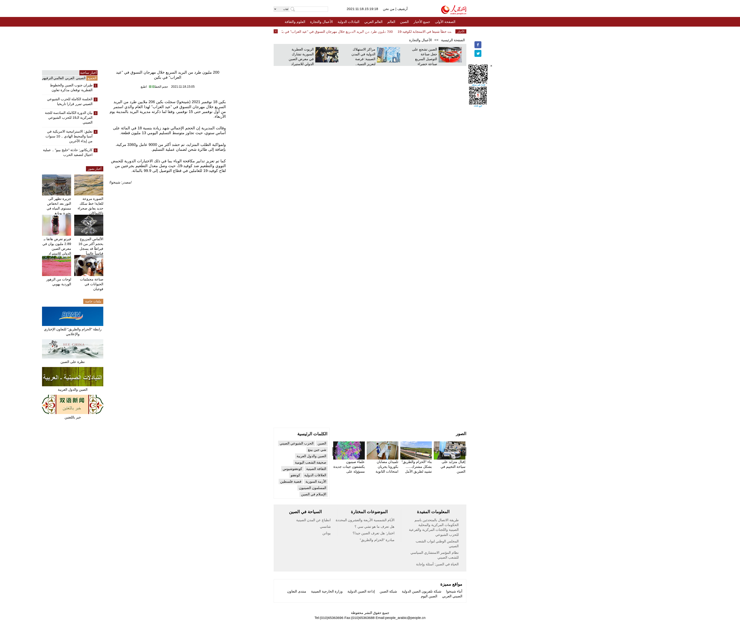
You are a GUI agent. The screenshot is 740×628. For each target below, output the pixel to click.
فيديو (353, 31)
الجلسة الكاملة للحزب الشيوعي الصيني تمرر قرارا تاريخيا (69, 101)
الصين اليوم (429, 596)
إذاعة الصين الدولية (361, 591)
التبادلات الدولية (348, 22)
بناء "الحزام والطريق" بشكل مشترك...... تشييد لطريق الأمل (417, 466)
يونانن (326, 533)
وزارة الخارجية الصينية (327, 591)
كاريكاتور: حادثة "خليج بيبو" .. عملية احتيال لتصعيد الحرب (67, 152)
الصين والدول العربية (72, 389)
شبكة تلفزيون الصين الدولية (421, 591)
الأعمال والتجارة (321, 22)
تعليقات (367, 31)
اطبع (144, 86)
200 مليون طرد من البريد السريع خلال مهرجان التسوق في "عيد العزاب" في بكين (346, 32)
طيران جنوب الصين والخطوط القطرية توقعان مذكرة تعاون (71, 87)
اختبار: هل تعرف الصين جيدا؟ (373, 533)
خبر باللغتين (73, 417)
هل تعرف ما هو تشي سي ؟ (374, 527)
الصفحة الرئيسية (453, 40)
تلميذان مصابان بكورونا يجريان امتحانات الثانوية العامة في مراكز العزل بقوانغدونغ (386, 471)
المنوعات (383, 31)
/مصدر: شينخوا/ (120, 182)
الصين (404, 22)
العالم (391, 22)
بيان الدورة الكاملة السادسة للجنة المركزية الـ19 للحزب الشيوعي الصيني (68, 117)
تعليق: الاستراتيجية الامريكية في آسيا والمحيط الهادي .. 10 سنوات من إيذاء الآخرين (68, 136)
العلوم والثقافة (295, 22)
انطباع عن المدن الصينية (313, 520)
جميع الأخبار (422, 22)
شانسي (325, 527)
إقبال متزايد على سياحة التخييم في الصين (453, 466)
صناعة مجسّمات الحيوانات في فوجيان (91, 284)
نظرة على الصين (73, 362)
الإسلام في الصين (313, 494)
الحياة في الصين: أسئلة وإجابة (437, 564)
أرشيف (402, 9)
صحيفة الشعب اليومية (310, 462)
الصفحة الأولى (445, 22)
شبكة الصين (388, 591)
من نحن (389, 9)
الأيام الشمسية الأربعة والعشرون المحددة (365, 520)
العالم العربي (373, 22)
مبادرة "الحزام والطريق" (377, 540)
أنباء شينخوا (454, 591)
